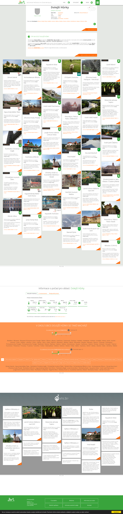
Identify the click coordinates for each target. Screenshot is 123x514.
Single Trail (62, 362)
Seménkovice (73, 21)
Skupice (78, 21)
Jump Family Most (72, 368)
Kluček (113, 340)
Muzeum (6, 173)
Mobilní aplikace (53, 505)
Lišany (48, 342)
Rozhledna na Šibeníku (41, 370)
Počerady (101, 342)
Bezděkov (10, 340)
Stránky (96, 344)
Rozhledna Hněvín (93, 370)
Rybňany (52, 344)
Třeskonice (16, 346)
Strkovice (82, 21)
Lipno (44, 342)
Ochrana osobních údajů (71, 505)
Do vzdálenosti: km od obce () (55, 349)
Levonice (53, 21)
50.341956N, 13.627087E (63, 18)
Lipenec (39, 342)
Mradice (61, 21)
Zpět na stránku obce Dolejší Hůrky (89, 55)
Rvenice (64, 21)
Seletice (68, 21)
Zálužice (98, 346)
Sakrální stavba (6, 107)
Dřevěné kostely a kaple (48, 168)
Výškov (77, 346)
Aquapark (46, 60)
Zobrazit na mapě (11, 88)
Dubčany (73, 340)
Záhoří (88, 346)
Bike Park (55, 362)
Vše (2, 359)
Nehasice (89, 342)
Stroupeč (108, 344)
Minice (71, 342)
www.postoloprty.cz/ (83, 12)
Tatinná (114, 344)
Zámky (6, 73)
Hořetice (92, 340)
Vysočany (82, 346)
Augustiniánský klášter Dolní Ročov (45, 368)
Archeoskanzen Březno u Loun (82, 366)
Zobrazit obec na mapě (36, 47)
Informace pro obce (89, 500)
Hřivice (104, 340)
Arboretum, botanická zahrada (108, 95)
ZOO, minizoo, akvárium (67, 73)
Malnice (57, 21)
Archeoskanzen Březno (98, 366)
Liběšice (23, 342)
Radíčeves (41, 344)
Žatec (103, 346)
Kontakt (89, 505)
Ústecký (59, 14)
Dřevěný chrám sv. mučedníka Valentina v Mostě (73, 370)
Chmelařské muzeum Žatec (56, 366)
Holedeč (79, 340)
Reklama (71, 500)
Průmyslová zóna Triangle (13, 344)
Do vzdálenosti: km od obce (56, 330)
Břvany (54, 340)
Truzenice (30, 346)
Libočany (28, 342)
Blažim (43, 340)
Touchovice (9, 346)
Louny (59, 17)
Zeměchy (109, 346)
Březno (39, 21)
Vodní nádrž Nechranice (107, 368)
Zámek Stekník (10, 366)
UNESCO (27, 359)
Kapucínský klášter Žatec (22, 366)
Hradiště (49, 21)
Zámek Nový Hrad (111, 366)
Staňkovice (84, 344)
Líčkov (34, 342)
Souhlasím (116, 512)
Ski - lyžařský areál (66, 228)
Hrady (65, 152)
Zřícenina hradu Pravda (15, 368)
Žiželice (115, 346)
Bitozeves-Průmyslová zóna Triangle (30, 340)
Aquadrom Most (94, 368)
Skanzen (26, 73)
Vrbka (86, 21)
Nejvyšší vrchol (105, 241)
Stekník (90, 344)
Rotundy (65, 112)
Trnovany (23, 346)
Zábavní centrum (26, 215)
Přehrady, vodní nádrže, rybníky (49, 102)
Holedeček (86, 340)
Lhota (17, 342)
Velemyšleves (49, 346)
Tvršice (42, 346)
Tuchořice (36, 346)
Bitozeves (16, 340)
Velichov (62, 346)
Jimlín (108, 340)
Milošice (66, 342)
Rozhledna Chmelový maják (38, 366)
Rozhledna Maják (61, 368)
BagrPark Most (53, 370)
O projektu (54, 500)
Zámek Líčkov (69, 366)
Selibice (64, 344)
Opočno (95, 342)
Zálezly (93, 346)
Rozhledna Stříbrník (29, 368)
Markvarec (60, 342)
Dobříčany (60, 340)
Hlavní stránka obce (92, 29)
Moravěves (77, 342)
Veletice (56, 346)
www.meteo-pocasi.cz (60, 316)
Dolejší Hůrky (60, 7)
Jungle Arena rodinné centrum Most (23, 370)
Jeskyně (35, 362)
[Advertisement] (61, 277)
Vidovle (68, 346)
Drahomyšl (67, 340)
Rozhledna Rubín (84, 368)
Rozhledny (6, 144)
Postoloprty (60, 12)
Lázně (85, 184)
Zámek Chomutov (104, 370)
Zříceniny (26, 113)
